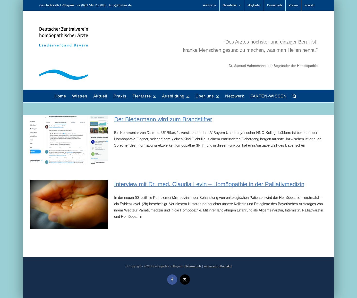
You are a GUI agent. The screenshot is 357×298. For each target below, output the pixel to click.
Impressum (211, 266)
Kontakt (225, 266)
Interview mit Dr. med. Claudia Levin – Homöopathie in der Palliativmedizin (209, 184)
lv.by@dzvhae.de (120, 5)
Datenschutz (193, 266)
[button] (295, 96)
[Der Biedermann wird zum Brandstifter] (69, 139)
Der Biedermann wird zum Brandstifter (163, 119)
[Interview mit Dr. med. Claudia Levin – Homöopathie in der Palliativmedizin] (69, 204)
